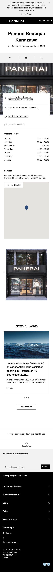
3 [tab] (28, 397)
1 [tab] (24, 397)
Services (8, 170)
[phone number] (26, 538)
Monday (7, 138)
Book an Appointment (18, 116)
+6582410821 (13, 542)
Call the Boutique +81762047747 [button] (23, 108)
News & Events (27, 326)
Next (49, 272)
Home (10, 434)
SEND (45, 466)
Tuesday (8, 142)
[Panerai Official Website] (16, 21)
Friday (7, 153)
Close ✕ (49, 2)
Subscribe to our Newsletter (15, 453)
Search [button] (42, 20)
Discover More (26, 407)
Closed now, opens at (28, 46)
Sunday (7, 160)
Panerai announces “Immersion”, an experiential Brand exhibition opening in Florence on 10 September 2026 (25, 369)
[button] (42, 57)
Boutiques (19, 434)
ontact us (8, 533)
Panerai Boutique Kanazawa (26, 37)
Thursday (8, 149)
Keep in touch (10, 519)
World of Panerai (11, 494)
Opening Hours (11, 133)
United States (26, 14)
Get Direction (16, 185)
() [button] (15, 475)
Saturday (8, 156)
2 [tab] (26, 397)
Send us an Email (16, 125)
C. (8, 533)
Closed (45, 146)
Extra (5, 511)
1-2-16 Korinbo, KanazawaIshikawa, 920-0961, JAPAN (20, 99)
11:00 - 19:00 (43, 138)
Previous (4, 272)
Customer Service (12, 486)
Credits (5, 557)
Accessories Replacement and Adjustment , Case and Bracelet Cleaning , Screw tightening (25, 177)
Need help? (8, 527)
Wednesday (9, 146)
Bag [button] (49, 20)
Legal (5, 502)
